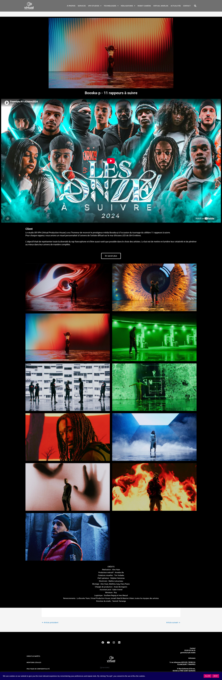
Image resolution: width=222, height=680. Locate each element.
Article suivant (173, 622)
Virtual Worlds (160, 6)
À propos (71, 6)
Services (82, 6)
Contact (187, 6)
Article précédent (50, 622)
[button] (195, 6)
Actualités (176, 6)
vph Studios (93, 6)
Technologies (110, 6)
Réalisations (127, 6)
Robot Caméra (144, 6)
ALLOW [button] (207, 676)
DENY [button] (216, 676)
